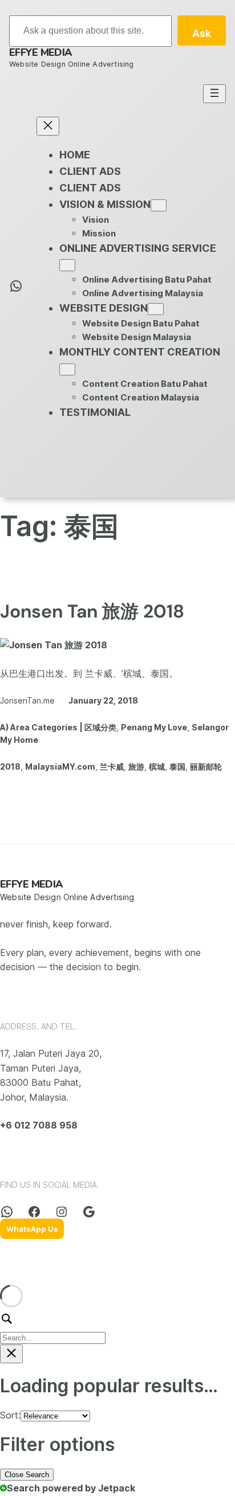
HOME (74, 155)
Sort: (10, 1415)
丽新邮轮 (206, 766)
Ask (201, 33)
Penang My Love (154, 727)
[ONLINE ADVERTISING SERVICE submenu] (67, 265)
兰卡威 (112, 766)
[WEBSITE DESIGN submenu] (156, 309)
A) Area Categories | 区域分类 (58, 727)
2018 (10, 766)
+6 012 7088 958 (39, 1125)
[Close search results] (11, 1353)
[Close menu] (48, 126)
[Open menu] (214, 93)
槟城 (157, 766)
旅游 (136, 766)
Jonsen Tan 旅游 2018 (92, 611)
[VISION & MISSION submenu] (159, 205)
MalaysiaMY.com (60, 766)
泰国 (177, 766)
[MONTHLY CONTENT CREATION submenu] (67, 369)
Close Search (27, 1474)
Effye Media (40, 52)
